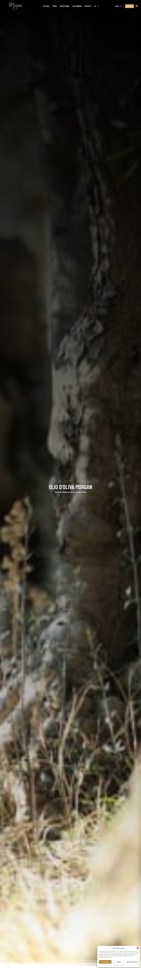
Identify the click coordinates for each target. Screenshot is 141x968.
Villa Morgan (76, 6)
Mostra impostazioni (132, 962)
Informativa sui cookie (119, 965)
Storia (54, 6)
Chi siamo (46, 6)
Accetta (105, 962)
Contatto (88, 6)
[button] (138, 948)
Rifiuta (119, 962)
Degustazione (64, 6)
